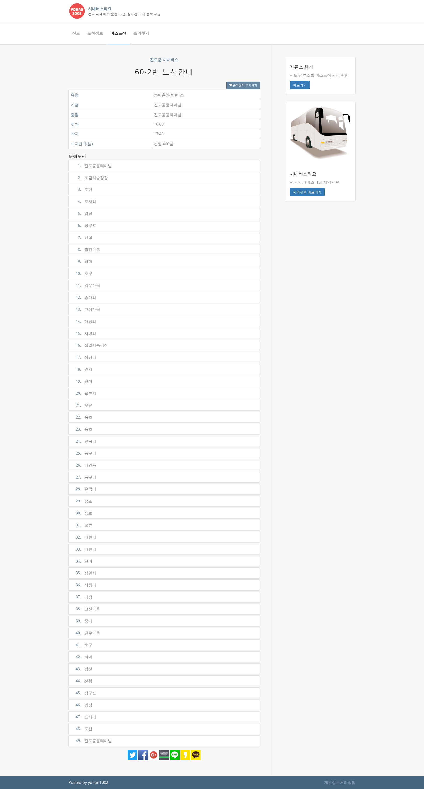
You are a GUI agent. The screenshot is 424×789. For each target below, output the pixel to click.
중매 (84, 621)
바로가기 (300, 85)
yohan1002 (98, 782)
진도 (76, 33)
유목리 (86, 441)
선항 (85, 237)
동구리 (86, 453)
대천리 (86, 537)
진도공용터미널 (95, 165)
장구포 (87, 225)
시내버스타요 (100, 8)
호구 (84, 273)
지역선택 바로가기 (307, 192)
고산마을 (88, 309)
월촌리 (86, 393)
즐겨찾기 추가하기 (244, 85)
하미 (85, 261)
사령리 (86, 333)
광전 (84, 668)
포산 (85, 189)
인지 (84, 369)
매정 (84, 597)
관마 (84, 381)
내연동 (86, 465)
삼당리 (86, 357)
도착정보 (95, 33)
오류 (84, 405)
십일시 (86, 573)
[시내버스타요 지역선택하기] (320, 132)
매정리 (86, 321)
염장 (85, 213)
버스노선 (118, 33)
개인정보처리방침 (340, 782)
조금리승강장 (93, 177)
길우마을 (88, 285)
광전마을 (89, 249)
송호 (84, 417)
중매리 (86, 297)
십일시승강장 (92, 345)
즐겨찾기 (141, 33)
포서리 (87, 201)
